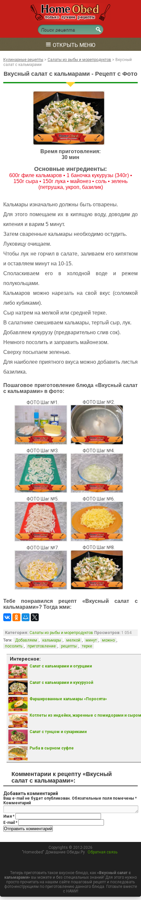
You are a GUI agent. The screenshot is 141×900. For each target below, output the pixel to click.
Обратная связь (102, 852)
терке (87, 646)
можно (108, 640)
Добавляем (26, 640)
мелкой (73, 640)
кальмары (51, 640)
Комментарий (17, 803)
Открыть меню (70, 44)
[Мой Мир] (26, 617)
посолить (13, 646)
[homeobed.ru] (70, 20)
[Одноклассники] (16, 617)
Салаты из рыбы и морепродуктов (61, 632)
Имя (8, 816)
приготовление (42, 646)
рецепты (69, 646)
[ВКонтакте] (7, 617)
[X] (35, 617)
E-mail (10, 822)
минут (91, 640)
